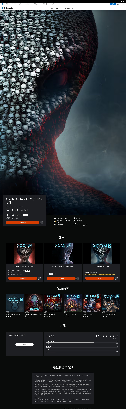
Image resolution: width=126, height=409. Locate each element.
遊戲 (20, 4)
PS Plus (27, 4)
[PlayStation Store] (8, 8)
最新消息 (45, 4)
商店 (7, 4)
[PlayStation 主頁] (2, 4)
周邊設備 (36, 4)
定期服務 (67, 8)
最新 (52, 8)
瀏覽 (73, 8)
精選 (57, 8)
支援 (53, 4)
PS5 (14, 4)
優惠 (62, 8)
